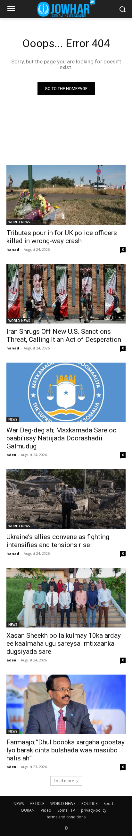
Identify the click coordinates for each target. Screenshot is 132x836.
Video (46, 810)
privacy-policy (93, 810)
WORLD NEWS (19, 222)
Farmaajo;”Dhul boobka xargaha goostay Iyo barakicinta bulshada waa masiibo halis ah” (65, 750)
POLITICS (89, 803)
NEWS (12, 419)
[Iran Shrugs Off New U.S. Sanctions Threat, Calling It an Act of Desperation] (66, 294)
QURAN (28, 810)
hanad (12, 249)
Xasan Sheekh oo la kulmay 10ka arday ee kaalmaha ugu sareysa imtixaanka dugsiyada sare (63, 643)
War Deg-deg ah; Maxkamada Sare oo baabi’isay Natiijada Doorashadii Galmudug (61, 438)
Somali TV (66, 810)
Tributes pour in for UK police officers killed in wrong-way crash (61, 237)
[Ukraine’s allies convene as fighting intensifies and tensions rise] (66, 499)
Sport (108, 803)
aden (11, 454)
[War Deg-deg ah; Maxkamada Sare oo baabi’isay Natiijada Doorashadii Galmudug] (66, 392)
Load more (64, 780)
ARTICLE (37, 803)
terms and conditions (66, 817)
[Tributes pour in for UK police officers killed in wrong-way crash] (66, 195)
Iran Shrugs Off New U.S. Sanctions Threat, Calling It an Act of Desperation (63, 335)
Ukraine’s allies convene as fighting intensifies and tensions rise (57, 541)
